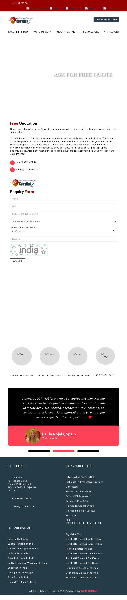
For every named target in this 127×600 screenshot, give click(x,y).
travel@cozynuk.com (23, 506)
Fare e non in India (19, 577)
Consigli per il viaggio (20, 572)
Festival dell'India (18, 539)
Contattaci (72, 486)
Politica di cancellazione (80, 506)
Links (69, 520)
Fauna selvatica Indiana (79, 548)
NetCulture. (89, 591)
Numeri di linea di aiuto (22, 582)
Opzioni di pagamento (78, 496)
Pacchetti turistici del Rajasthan (84, 553)
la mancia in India (18, 553)
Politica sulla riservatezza (81, 510)
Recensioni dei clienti (78, 491)
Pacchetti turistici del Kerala (82, 558)
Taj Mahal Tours (75, 534)
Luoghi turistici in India (21, 543)
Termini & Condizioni (77, 501)
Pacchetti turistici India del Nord (85, 539)
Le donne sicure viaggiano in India (28, 563)
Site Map (71, 515)
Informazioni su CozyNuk (80, 477)
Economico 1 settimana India (82, 568)
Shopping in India (17, 567)
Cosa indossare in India (21, 558)
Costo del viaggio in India (23, 548)
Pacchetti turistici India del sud (84, 544)
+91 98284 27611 (26, 161)
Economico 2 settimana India (82, 572)
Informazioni (20, 527)
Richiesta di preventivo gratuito (84, 482)
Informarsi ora (106, 19)
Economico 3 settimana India (82, 577)
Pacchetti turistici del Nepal (82, 563)
